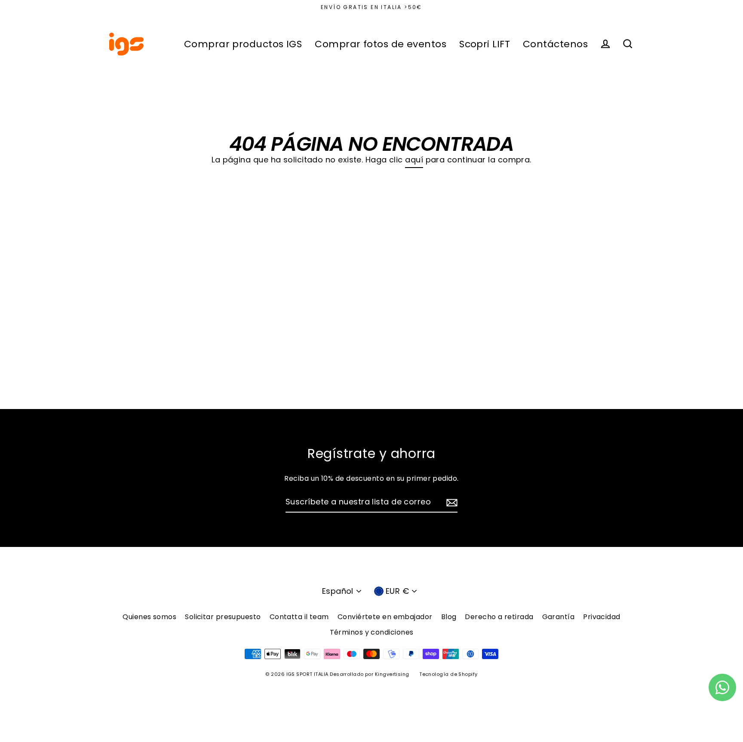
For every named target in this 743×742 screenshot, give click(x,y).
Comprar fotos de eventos (380, 44)
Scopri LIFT (484, 44)
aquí (414, 159)
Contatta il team (299, 617)
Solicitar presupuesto (223, 617)
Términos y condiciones (372, 632)
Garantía (558, 617)
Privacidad (601, 617)
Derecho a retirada (499, 617)
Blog (449, 617)
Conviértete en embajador (385, 617)
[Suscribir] (450, 502)
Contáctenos (555, 44)
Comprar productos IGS (243, 44)
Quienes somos (149, 617)
